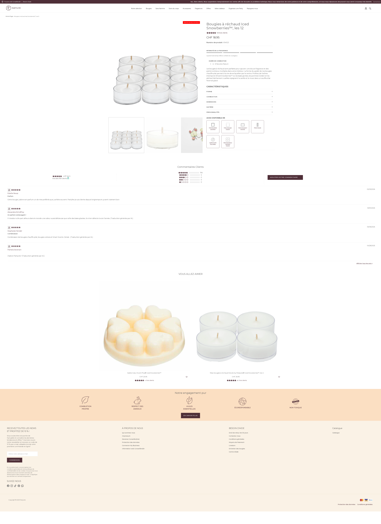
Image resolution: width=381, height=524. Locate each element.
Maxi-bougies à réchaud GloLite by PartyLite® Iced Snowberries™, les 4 (237, 373)
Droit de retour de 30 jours (238, 433)
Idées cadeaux (220, 8)
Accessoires (187, 8)
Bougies (149, 8)
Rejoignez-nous (252, 8)
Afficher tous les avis (363, 263)
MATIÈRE (209, 107)
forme (209, 91)
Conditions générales (236, 439)
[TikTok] (15, 486)
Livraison (232, 445)
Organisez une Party (236, 8)
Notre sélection (136, 8)
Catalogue (336, 433)
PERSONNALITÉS (212, 112)
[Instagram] (12, 486)
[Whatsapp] (22, 486)
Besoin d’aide (27, 1)
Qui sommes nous (128, 433)
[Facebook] (8, 486)
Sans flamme (160, 8)
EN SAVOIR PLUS (190, 415)
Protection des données (131, 442)
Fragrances (198, 8)
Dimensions (211, 102)
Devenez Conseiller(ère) (130, 439)
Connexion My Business (131, 445)
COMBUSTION (211, 97)
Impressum (126, 436)
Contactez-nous (234, 436)
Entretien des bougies (237, 449)
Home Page (9, 16)
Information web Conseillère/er (133, 449)
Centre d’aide (233, 452)
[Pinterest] (19, 486)
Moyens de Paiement (236, 442)
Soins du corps (174, 8)
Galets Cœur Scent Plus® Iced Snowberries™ (144, 373)
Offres (208, 8)
